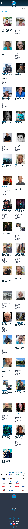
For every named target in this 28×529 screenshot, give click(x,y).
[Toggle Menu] (1, 3)
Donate (14, 519)
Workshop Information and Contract (14, 518)
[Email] (17, 524)
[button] (7, 27)
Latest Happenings (14, 511)
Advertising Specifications (14, 517)
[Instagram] (14, 524)
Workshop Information (14, 516)
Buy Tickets (14, 509)
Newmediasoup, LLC (14, 527)
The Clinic (14, 510)
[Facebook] (11, 524)
